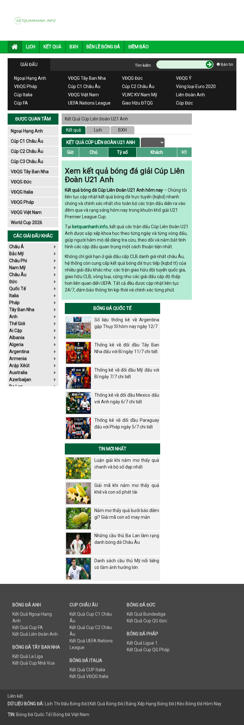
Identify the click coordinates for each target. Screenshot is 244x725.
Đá (83, 703)
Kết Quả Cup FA (27, 627)
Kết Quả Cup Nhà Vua (33, 663)
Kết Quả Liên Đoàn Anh (35, 634)
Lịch (98, 130)
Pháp (14, 302)
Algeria (16, 344)
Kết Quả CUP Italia (87, 669)
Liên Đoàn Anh (190, 94)
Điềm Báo (138, 46)
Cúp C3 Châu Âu (27, 161)
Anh (13, 316)
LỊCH (30, 46)
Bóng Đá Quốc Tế (112, 308)
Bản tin (226, 64)
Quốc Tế (17, 288)
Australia (18, 372)
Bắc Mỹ (16, 253)
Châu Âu (17, 274)
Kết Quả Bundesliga (146, 614)
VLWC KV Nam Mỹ (139, 94)
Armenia (18, 358)
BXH (74, 46)
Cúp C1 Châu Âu (84, 86)
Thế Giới (17, 323)
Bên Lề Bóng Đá (103, 46)
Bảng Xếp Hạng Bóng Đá (150, 703)
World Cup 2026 (26, 222)
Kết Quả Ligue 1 (142, 643)
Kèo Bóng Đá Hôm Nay (199, 703)
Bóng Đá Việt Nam (71, 714)
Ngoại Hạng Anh (30, 78)
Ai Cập (15, 330)
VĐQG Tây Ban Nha (87, 78)
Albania (16, 337)
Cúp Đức (184, 103)
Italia (14, 295)
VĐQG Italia (22, 192)
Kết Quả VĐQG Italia (89, 676)
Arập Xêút (19, 365)
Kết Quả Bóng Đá (106, 703)
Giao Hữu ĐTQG (137, 103)
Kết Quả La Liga (27, 656)
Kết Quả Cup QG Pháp (148, 649)
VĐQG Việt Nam (83, 94)
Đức (13, 281)
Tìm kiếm (143, 65)
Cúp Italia (23, 94)
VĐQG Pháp (25, 86)
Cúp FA (21, 103)
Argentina (19, 351)
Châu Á (16, 246)
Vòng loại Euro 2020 (196, 86)
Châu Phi (18, 260)
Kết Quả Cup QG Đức (147, 620)
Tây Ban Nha (21, 309)
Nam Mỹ (17, 267)
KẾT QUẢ (52, 46)
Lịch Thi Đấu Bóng (62, 703)
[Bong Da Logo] (36, 20)
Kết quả (73, 130)
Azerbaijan (20, 379)
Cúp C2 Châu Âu (138, 86)
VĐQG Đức (132, 78)
